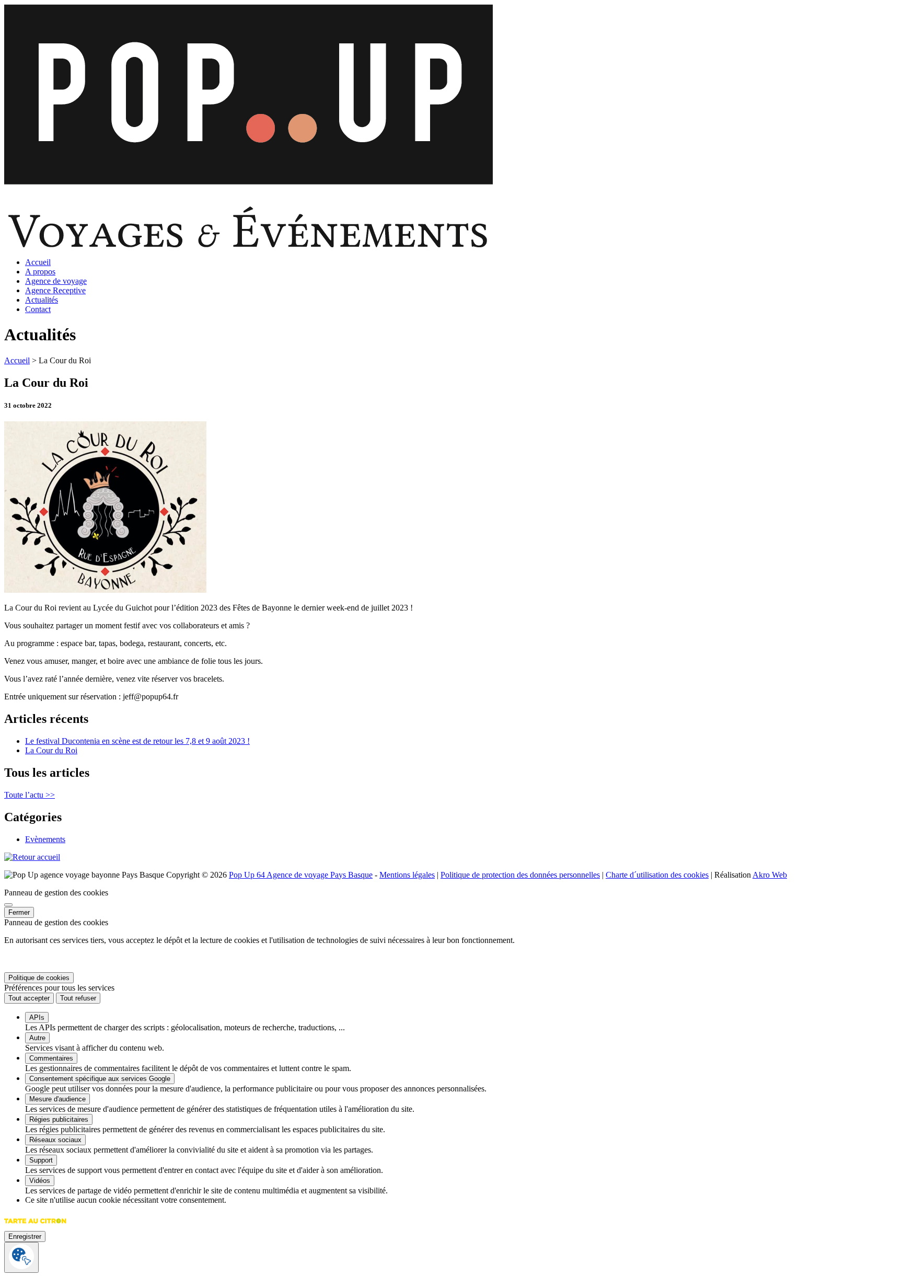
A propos (40, 271)
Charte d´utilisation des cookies (657, 874)
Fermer (19, 912)
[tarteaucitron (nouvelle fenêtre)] (35, 1226)
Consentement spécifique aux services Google (99, 1079)
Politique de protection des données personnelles (520, 874)
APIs (36, 1017)
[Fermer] (8, 904)
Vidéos (39, 1180)
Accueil (38, 262)
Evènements (45, 839)
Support (41, 1160)
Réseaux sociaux (55, 1140)
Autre (37, 1038)
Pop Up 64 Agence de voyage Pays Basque (301, 874)
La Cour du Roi (51, 750)
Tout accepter (29, 998)
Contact (38, 309)
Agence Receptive (55, 290)
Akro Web (769, 874)
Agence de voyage (56, 281)
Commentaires (51, 1058)
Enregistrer (24, 1236)
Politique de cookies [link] (39, 978)
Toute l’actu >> (29, 794)
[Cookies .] (21, 1257)
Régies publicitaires (58, 1119)
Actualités (41, 299)
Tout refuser (78, 998)
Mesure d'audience (57, 1099)
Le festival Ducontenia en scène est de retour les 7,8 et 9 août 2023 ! (137, 741)
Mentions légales (407, 874)
